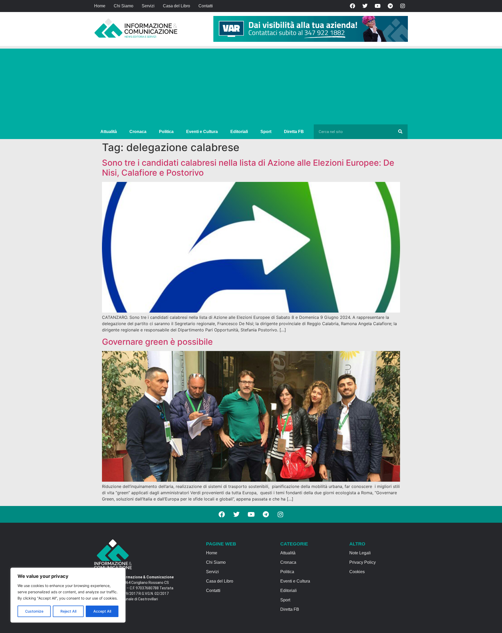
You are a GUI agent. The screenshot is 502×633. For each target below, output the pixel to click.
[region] (68, 595)
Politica (166, 131)
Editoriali (239, 131)
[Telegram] (390, 6)
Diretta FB (294, 131)
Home (99, 6)
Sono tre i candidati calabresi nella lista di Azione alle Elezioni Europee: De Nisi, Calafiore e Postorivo (248, 168)
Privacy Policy (362, 562)
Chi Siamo (123, 6)
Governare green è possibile (157, 342)
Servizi (148, 6)
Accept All (102, 611)
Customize (34, 611)
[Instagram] (402, 6)
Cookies (357, 571)
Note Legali (360, 553)
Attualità (108, 131)
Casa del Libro (176, 6)
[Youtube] (377, 6)
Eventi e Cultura (202, 131)
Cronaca (137, 131)
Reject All (68, 611)
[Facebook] (352, 6)
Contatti (205, 6)
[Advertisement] (251, 85)
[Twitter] (365, 6)
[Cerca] (400, 131)
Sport (265, 131)
